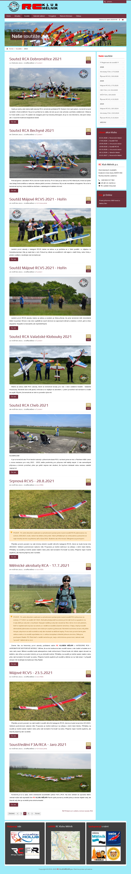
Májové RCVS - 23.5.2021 (30, 672)
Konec (37, 813)
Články (39, 63)
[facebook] (120, 19)
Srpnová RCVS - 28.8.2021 (31, 481)
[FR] (32, 858)
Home (11, 49)
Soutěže (19, 49)
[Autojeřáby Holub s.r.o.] (25, 843)
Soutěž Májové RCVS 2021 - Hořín (38, 199)
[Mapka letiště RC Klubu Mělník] (65, 859)
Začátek (11, 813)
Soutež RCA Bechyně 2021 (31, 130)
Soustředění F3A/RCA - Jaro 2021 (37, 744)
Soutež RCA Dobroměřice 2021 (35, 59)
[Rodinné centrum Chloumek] (113, 860)
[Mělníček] (98, 860)
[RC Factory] (17, 858)
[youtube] (123, 19)
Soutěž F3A (113, 141)
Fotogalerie (41, 203)
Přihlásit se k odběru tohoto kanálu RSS (78, 811)
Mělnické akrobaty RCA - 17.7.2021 (39, 565)
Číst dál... (14, 122)
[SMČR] (113, 845)
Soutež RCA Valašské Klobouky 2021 (40, 336)
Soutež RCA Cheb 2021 (28, 405)
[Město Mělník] (98, 845)
